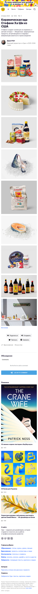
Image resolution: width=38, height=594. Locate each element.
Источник (4, 328)
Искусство (18, 345)
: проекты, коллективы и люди (16, 551)
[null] (12, 335)
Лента (13, 9)
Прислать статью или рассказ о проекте (15, 570)
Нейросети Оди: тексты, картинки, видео (16, 576)
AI (8, 9)
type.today (29, 588)
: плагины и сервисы (13, 554)
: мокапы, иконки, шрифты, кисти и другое (18, 557)
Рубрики (21, 9)
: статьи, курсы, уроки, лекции (16, 548)
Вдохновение (8, 345)
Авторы (28, 9)
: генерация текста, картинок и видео (18, 560)
